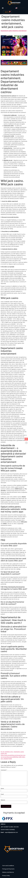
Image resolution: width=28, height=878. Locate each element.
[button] (3, 8)
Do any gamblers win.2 (7, 751)
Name (2, 788)
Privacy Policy (6, 875)
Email (2, 794)
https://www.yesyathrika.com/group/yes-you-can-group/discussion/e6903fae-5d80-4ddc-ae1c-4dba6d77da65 (13, 756)
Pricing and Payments (8, 869)
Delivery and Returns (8, 872)
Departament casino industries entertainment (13, 30)
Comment (4, 770)
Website (3, 800)
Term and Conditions (8, 865)
